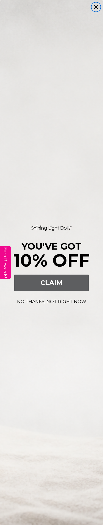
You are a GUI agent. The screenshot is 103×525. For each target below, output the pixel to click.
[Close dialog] (96, 7)
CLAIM (51, 283)
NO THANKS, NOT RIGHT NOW (51, 301)
